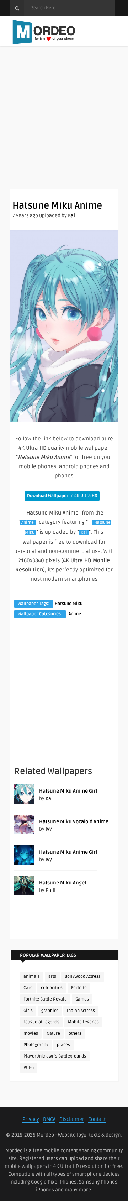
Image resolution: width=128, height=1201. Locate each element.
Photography (35, 1045)
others (75, 1033)
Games (82, 999)
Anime (27, 522)
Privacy (30, 1119)
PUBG (28, 1067)
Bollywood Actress (83, 976)
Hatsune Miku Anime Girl (68, 791)
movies (30, 1033)
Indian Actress (81, 1010)
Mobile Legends (83, 1022)
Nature (53, 1033)
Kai (71, 216)
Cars (27, 988)
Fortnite (79, 988)
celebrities (52, 988)
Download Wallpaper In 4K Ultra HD (62, 495)
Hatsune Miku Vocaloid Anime (73, 822)
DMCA (49, 1119)
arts (52, 976)
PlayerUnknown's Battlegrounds (54, 1056)
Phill (50, 890)
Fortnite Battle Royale (45, 999)
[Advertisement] (64, 125)
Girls (28, 1010)
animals (31, 976)
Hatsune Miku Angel (62, 883)
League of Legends (41, 1022)
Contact (97, 1119)
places (63, 1045)
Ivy (49, 829)
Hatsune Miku (68, 603)
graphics (49, 1010)
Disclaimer (71, 1119)
